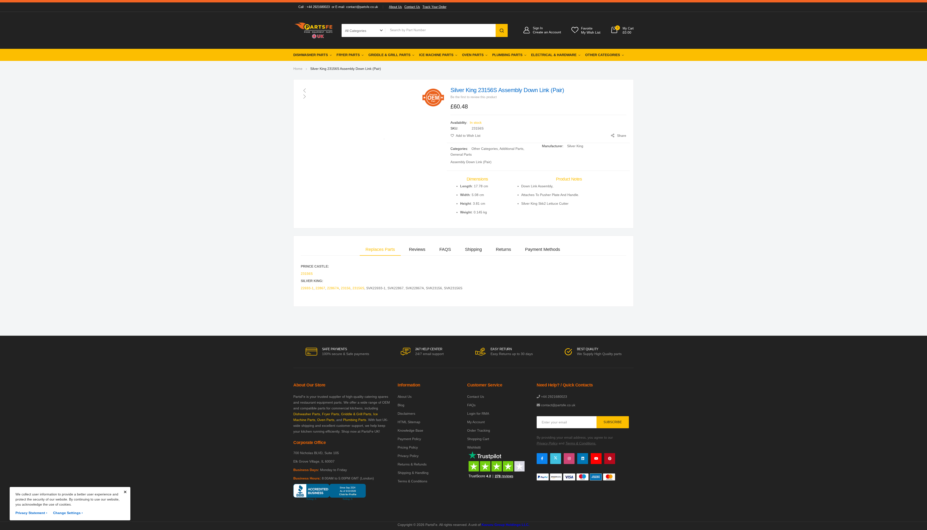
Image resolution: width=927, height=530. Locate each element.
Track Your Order (434, 6)
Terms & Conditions (412, 481)
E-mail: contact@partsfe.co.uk (356, 6)
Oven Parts (473, 55)
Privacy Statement (31, 513)
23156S (307, 274)
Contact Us (412, 6)
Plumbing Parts (507, 55)
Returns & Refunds (412, 464)
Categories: (459, 149)
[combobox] (441, 30)
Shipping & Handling (413, 473)
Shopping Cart (478, 439)
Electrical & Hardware (553, 55)
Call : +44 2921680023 (314, 6)
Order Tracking (478, 430)
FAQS (445, 249)
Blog (401, 405)
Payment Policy (409, 439)
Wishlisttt (474, 447)
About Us (395, 6)
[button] (372, 90)
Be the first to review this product (473, 97)
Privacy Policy (408, 456)
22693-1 (307, 288)
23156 (346, 288)
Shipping (473, 249)
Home (297, 69)
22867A (333, 288)
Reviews (417, 249)
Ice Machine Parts (436, 55)
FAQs (471, 405)
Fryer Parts (348, 55)
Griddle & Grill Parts (389, 55)
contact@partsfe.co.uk (558, 405)
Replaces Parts (380, 249)
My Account (476, 422)
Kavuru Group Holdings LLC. (505, 525)
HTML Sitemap (409, 422)
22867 (320, 288)
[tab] (380, 249)
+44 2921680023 (554, 397)
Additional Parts (511, 149)
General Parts (461, 154)
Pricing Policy (408, 447)
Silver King (575, 146)
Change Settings (68, 513)
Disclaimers (406, 413)
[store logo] (313, 30)
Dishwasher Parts (310, 55)
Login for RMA (478, 413)
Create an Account (547, 32)
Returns (503, 249)
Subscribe (613, 422)
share (621, 136)
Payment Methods (542, 249)
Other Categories (602, 55)
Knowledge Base (410, 430)
